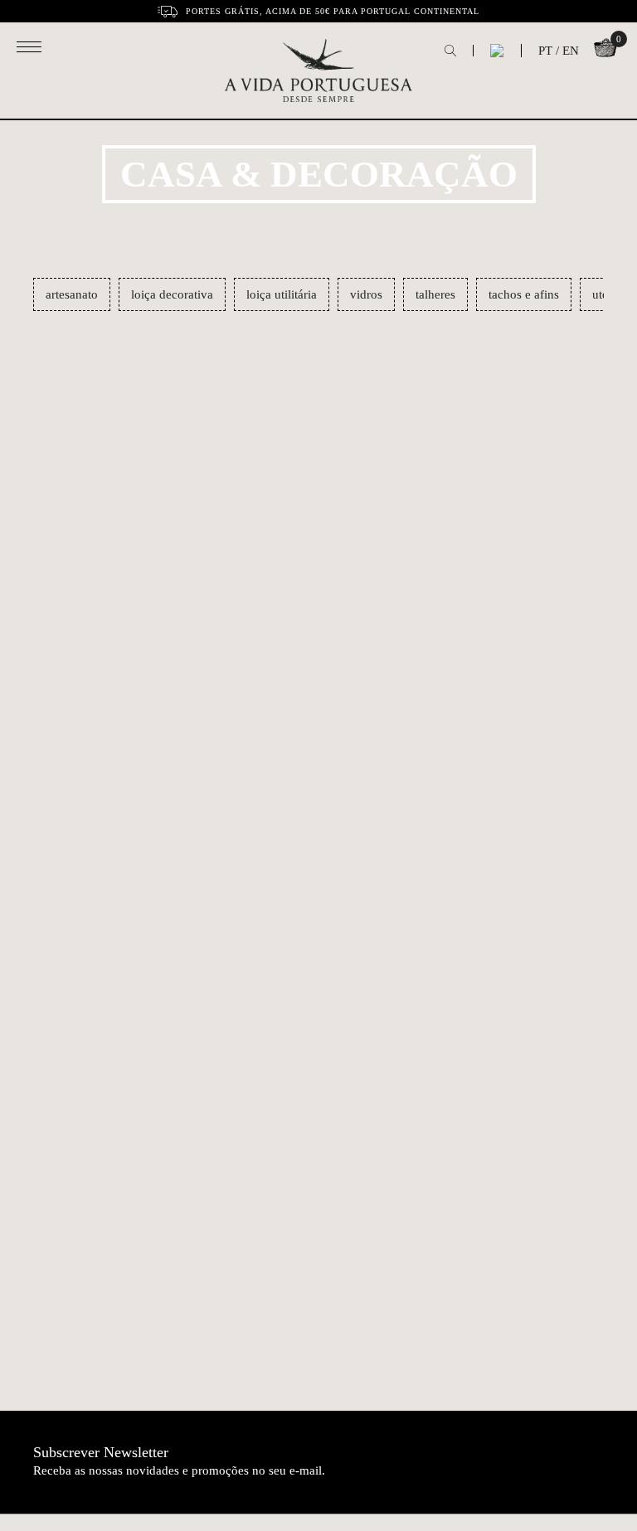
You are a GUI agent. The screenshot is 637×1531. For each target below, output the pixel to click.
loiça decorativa (172, 294)
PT (545, 50)
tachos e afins (524, 294)
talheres (435, 294)
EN (570, 50)
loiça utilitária (281, 294)
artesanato (72, 294)
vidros (366, 294)
